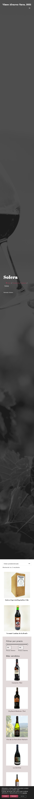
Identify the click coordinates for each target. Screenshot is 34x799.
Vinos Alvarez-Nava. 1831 (17, 4)
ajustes (24, 793)
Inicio (9, 283)
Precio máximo (23, 650)
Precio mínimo (10, 650)
